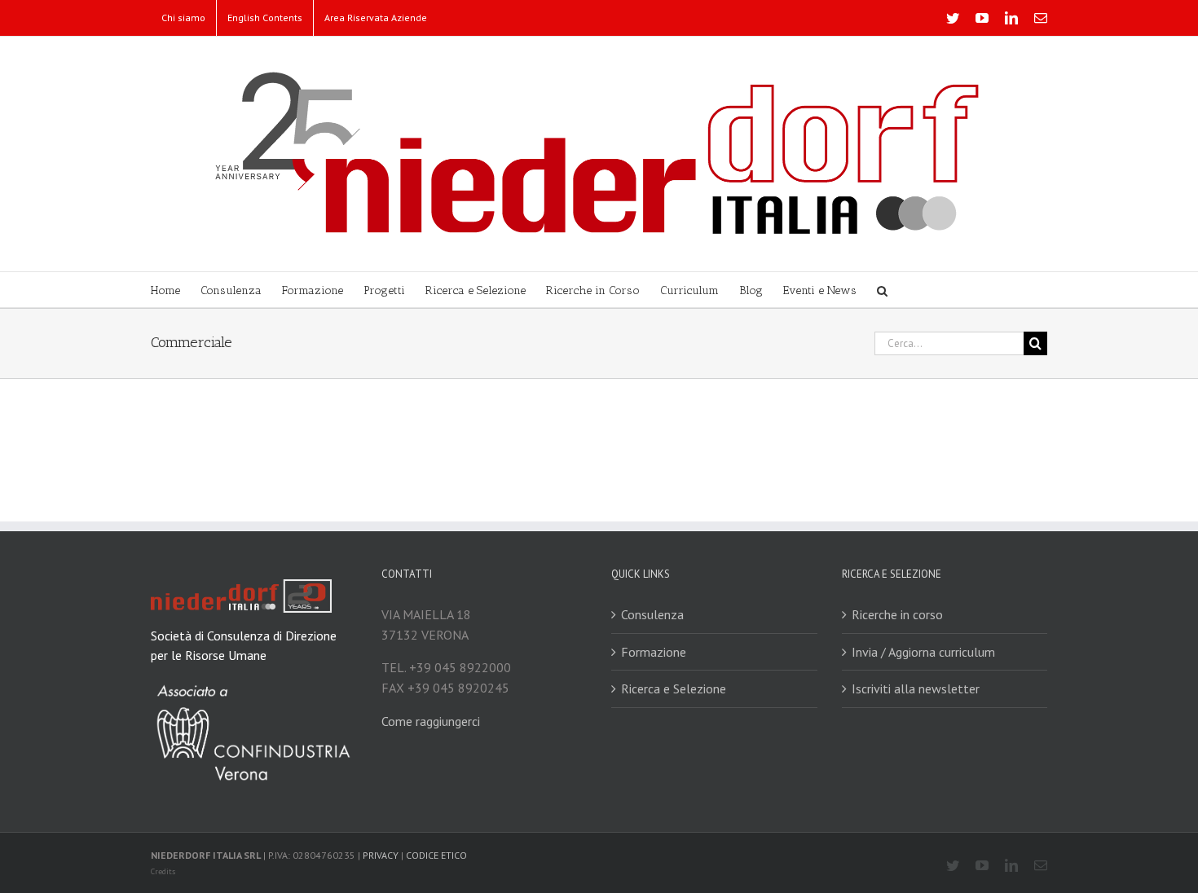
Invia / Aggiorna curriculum (923, 652)
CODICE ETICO (436, 855)
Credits (163, 871)
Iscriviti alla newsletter (916, 688)
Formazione (653, 652)
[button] (882, 289)
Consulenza (652, 614)
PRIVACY (381, 855)
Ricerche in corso (897, 614)
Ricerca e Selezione (673, 688)
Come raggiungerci (430, 721)
